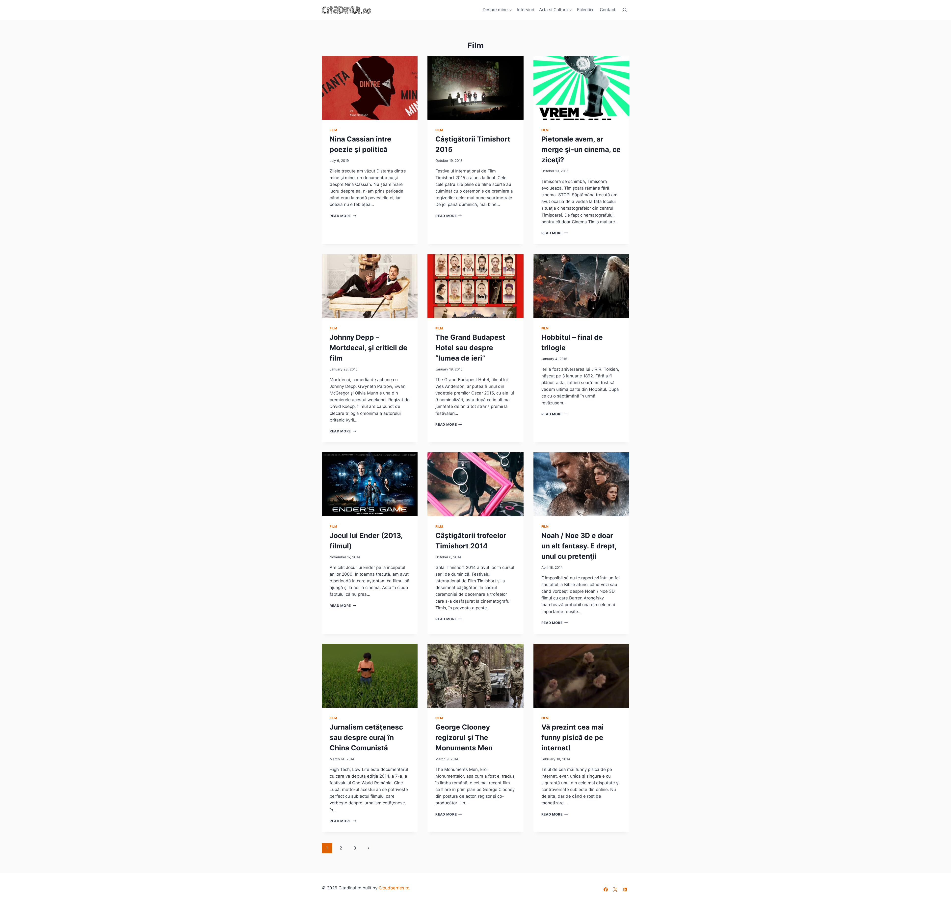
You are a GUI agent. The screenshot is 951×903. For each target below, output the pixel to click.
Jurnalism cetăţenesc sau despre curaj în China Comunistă (366, 737)
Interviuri (525, 9)
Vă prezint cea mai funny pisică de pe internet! (572, 737)
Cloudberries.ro (394, 887)
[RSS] (625, 889)
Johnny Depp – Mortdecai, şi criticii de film (368, 347)
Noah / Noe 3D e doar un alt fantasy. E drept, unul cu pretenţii (578, 546)
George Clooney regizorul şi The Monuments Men (464, 737)
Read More (343, 216)
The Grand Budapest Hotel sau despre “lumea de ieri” (470, 347)
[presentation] (370, 88)
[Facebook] (606, 889)
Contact (607, 9)
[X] (615, 889)
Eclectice (586, 9)
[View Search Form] (624, 9)
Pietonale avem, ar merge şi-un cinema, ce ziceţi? (581, 149)
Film (333, 130)
